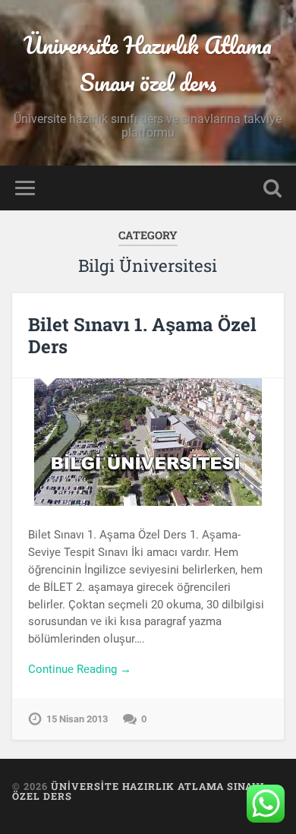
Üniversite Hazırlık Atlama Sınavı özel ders (148, 64)
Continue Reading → (79, 669)
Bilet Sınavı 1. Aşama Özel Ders (142, 335)
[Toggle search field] (272, 188)
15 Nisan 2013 (77, 719)
